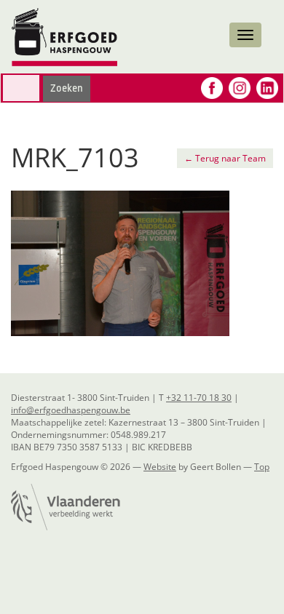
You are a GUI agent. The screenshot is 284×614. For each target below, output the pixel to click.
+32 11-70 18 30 (199, 397)
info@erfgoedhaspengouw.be (70, 410)
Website (159, 466)
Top (261, 466)
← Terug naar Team (225, 158)
